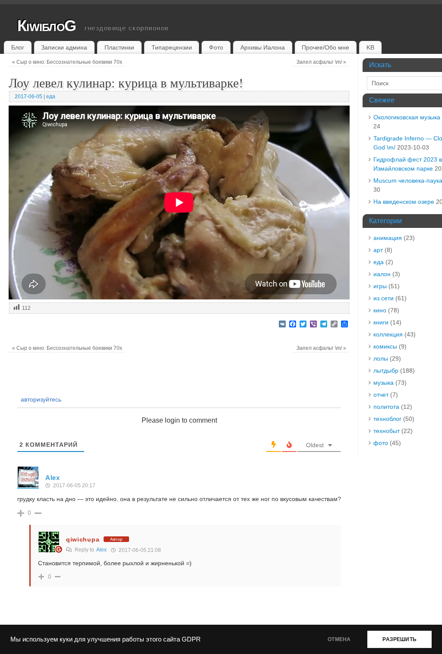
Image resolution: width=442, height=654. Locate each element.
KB (370, 47)
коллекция (388, 334)
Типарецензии (172, 47)
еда (50, 96)
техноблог (387, 418)
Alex (101, 550)
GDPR (191, 639)
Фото (216, 47)
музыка (383, 382)
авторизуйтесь (40, 399)
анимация (387, 237)
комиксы (385, 346)
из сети (383, 298)
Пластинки (119, 47)
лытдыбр (385, 370)
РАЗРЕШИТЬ (399, 639)
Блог (17, 47)
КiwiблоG (46, 25)
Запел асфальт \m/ (321, 62)
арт (378, 249)
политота (386, 406)
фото (380, 442)
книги (380, 322)
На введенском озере (403, 201)
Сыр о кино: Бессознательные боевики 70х (67, 62)
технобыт (386, 430)
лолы (380, 358)
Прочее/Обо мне (325, 47)
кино (379, 310)
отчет (380, 394)
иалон (382, 274)
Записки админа (64, 47)
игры (380, 286)
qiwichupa (82, 539)
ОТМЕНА (339, 639)
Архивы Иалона (262, 47)
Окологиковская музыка (406, 117)
